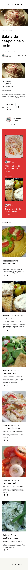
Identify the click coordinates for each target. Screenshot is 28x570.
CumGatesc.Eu (14, 4)
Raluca (6, 55)
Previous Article (11, 132)
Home (3, 30)
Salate (10, 30)
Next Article (8, 176)
